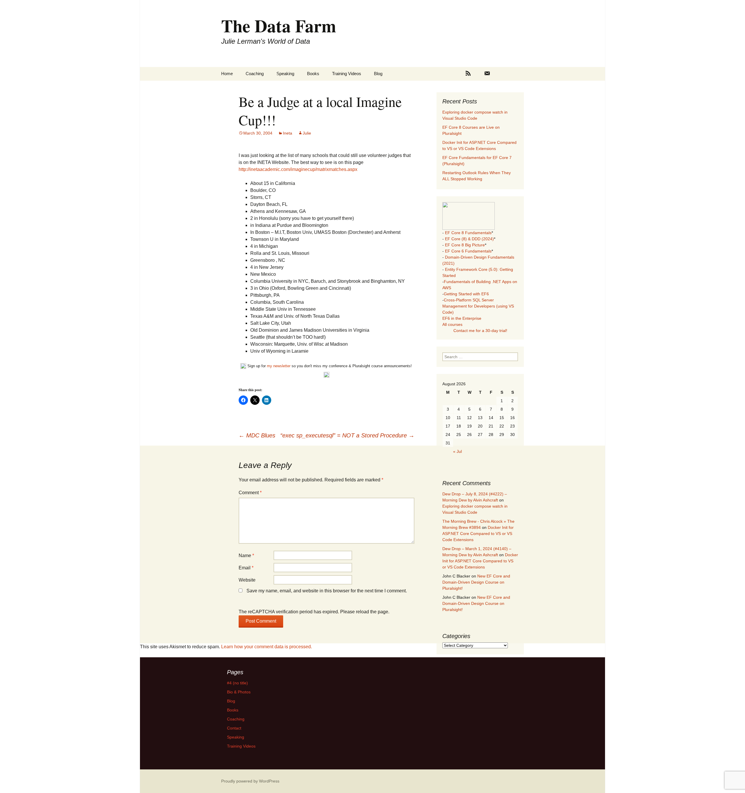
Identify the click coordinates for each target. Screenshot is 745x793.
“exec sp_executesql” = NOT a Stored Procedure (347, 435)
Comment (250, 492)
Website (247, 579)
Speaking (285, 73)
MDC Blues (257, 435)
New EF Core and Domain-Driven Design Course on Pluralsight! (476, 582)
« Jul (457, 451)
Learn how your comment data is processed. (266, 646)
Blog (378, 73)
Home (227, 73)
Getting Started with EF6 (466, 294)
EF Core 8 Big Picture (465, 245)
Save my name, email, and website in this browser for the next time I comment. (326, 590)
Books (313, 73)
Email (246, 567)
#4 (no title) (237, 683)
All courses (452, 324)
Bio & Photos (239, 692)
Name (246, 555)
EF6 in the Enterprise (461, 318)
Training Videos (346, 73)
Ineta (287, 133)
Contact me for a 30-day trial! (480, 330)
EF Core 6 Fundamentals (468, 251)
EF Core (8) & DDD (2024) (469, 238)
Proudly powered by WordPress (250, 781)
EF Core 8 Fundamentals (468, 232)
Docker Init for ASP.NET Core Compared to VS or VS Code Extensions (478, 533)
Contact (234, 728)
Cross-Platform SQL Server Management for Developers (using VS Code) (478, 306)
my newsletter (278, 366)
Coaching (255, 73)
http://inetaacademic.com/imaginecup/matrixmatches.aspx (298, 169)
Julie (307, 133)
